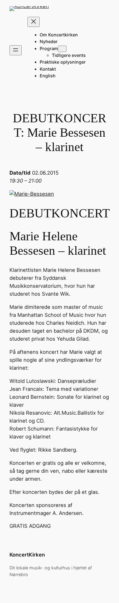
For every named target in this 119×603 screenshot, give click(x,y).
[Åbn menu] (15, 50)
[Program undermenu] (62, 49)
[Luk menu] (33, 22)
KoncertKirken (27, 555)
